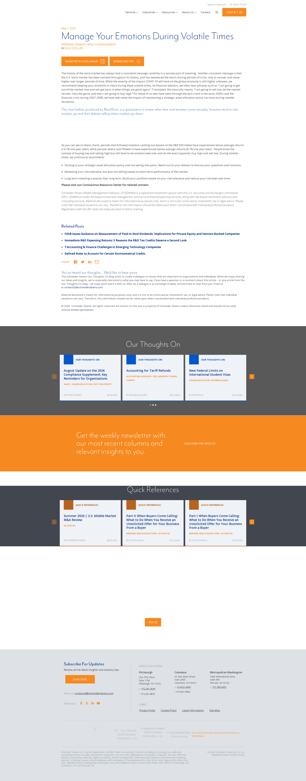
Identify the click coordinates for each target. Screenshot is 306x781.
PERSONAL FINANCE (73, 44)
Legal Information (193, 710)
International (219, 380)
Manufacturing (167, 376)
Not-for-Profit (103, 384)
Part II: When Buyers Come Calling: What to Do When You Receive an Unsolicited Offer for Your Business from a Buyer (152, 523)
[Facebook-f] (81, 703)
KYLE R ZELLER (74, 48)
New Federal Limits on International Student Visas (215, 378)
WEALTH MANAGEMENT (102, 44)
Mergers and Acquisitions (141, 533)
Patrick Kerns (74, 395)
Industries (148, 12)
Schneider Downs (76, 540)
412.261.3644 (148, 688)
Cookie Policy (169, 710)
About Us (188, 12)
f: (139, 693)
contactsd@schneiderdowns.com (94, 693)
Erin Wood (197, 395)
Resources (168, 12)
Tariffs (130, 380)
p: (140, 688)
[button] (75, 262)
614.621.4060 (184, 687)
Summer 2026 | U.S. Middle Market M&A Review (90, 523)
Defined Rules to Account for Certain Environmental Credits (105, 253)
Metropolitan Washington (226, 672)
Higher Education (82, 384)
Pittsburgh (146, 672)
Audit (67, 384)
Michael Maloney (138, 395)
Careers (205, 12)
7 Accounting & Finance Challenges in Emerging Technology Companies (113, 247)
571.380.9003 (219, 687)
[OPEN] (216, 12)
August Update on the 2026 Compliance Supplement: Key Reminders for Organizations (90, 378)
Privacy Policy (147, 710)
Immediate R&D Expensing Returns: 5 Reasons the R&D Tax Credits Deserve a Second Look (126, 240)
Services (130, 12)
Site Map (214, 710)
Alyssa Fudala (136, 540)
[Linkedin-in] (92, 703)
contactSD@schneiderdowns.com (83, 287)
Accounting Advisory (139, 376)
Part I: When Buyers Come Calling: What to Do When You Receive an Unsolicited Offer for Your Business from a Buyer (215, 523)
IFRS (155, 376)
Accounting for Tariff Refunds (152, 378)
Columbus (181, 672)
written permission (82, 309)
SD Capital (70, 525)
